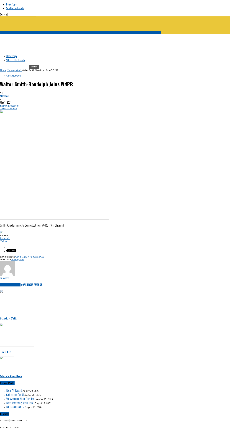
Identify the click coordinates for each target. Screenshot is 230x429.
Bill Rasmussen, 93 (15, 407)
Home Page (11, 4)
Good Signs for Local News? (29, 256)
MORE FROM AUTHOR (31, 284)
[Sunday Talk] (17, 312)
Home (3, 70)
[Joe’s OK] (17, 346)
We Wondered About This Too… (21, 399)
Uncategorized (13, 75)
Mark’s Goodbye (11, 376)
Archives (4, 420)
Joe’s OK (6, 352)
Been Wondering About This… (20, 403)
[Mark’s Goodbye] (7, 370)
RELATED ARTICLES (10, 284)
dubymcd (4, 96)
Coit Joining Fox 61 (15, 395)
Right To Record (14, 390)
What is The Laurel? (15, 8)
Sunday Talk (17, 259)
